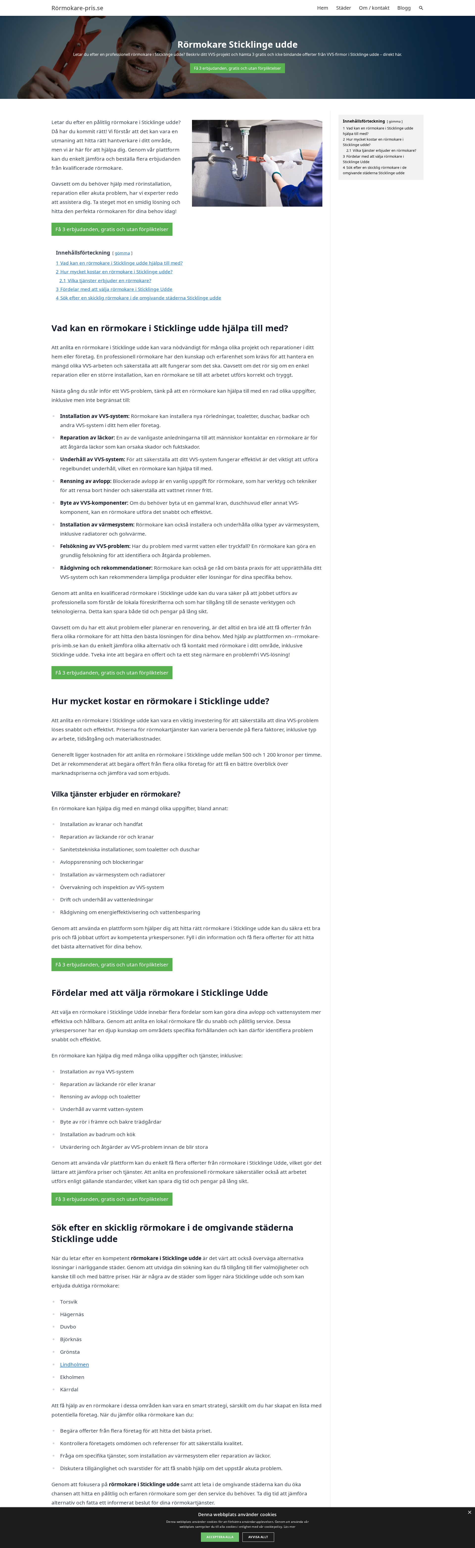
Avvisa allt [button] (258, 1537)
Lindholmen (74, 1364)
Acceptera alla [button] (220, 1537)
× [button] (469, 1512)
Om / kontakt (374, 7)
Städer (343, 7)
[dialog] (237, 1527)
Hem (322, 7)
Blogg (404, 7)
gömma (122, 253)
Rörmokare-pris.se (77, 8)
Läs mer (289, 1527)
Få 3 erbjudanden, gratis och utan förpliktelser (237, 68)
